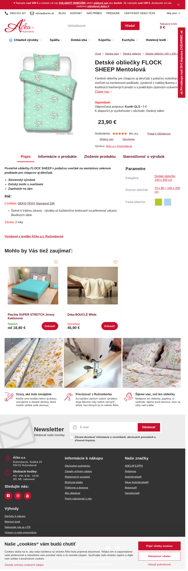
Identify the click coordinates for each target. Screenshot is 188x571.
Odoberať (149, 427)
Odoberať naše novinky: (49, 435)
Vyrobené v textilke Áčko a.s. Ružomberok (34, 236)
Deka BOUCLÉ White (82, 314)
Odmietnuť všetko (159, 556)
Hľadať (130, 25)
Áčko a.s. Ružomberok (119, 146)
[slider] (119, 133)
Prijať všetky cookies (159, 545)
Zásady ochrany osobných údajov (24, 564)
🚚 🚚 (181, 62)
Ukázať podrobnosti (159, 564)
